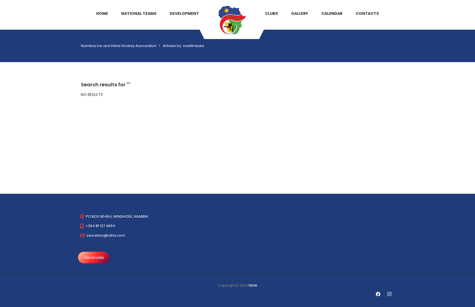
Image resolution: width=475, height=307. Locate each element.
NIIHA (252, 285)
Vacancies (94, 257)
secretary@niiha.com (106, 235)
